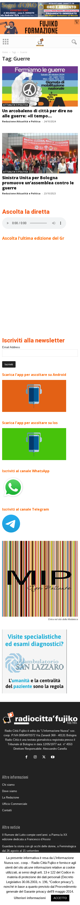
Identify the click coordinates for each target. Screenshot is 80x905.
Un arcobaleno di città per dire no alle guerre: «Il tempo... (37, 113)
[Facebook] (27, 757)
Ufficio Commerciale (14, 803)
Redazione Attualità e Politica (21, 121)
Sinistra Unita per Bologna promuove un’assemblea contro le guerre (38, 183)
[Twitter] (45, 757)
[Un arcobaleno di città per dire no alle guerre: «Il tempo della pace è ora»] (40, 86)
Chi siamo (8, 784)
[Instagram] (36, 757)
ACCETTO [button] (60, 898)
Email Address (11, 347)
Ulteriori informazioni (30, 898)
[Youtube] (53, 757)
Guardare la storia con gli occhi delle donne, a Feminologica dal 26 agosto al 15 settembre (39, 848)
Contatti (7, 810)
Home (5, 52)
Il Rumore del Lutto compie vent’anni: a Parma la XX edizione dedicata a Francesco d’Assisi (34, 837)
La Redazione (10, 797)
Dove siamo (9, 791)
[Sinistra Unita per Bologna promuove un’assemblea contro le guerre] (40, 153)
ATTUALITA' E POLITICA (15, 104)
